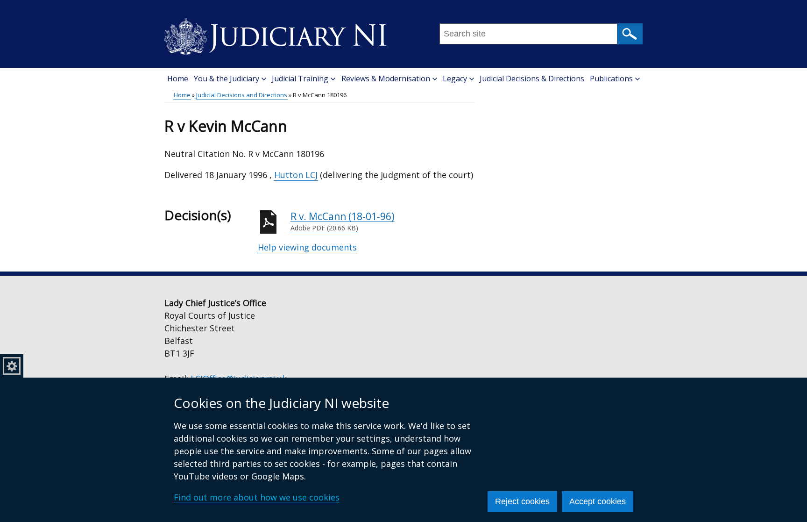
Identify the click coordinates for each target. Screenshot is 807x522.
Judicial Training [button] (300, 78)
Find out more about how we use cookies (257, 497)
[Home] (275, 33)
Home (177, 78)
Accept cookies (597, 501)
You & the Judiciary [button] (226, 78)
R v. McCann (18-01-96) (342, 221)
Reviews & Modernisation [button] (385, 78)
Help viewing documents (307, 247)
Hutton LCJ (296, 174)
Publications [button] (611, 78)
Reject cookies (522, 501)
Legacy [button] (455, 78)
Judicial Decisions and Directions (241, 95)
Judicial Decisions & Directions (532, 78)
